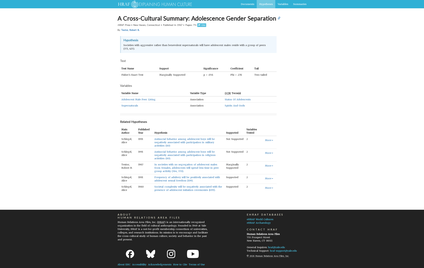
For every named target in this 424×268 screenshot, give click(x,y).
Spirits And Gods (235, 105)
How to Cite (180, 264)
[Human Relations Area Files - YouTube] (193, 254)
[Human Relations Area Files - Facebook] (130, 254)
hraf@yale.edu (276, 247)
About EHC (124, 264)
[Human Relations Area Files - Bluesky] (150, 254)
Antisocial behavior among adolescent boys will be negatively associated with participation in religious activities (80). (184, 155)
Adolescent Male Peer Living (138, 99)
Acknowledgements (159, 264)
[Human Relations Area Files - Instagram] (171, 254)
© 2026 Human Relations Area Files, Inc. (268, 256)
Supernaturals (129, 105)
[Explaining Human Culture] (153, 4)
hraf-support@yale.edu (283, 250)
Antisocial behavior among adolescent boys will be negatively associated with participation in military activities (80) (184, 142)
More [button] (268, 140)
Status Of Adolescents (237, 99)
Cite (202, 25)
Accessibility (139, 264)
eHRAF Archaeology (259, 222)
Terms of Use (197, 264)
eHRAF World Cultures (260, 219)
